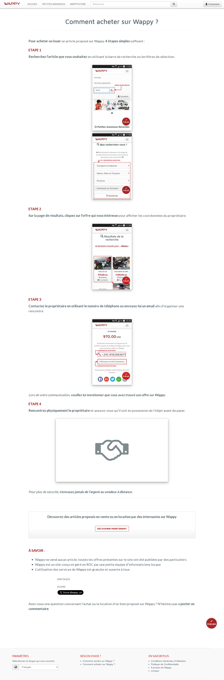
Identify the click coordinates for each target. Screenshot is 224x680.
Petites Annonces (53, 4)
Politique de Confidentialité (165, 664)
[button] (112, 528)
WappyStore (78, 4)
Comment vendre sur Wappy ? (98, 661)
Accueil (32, 4)
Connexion (213, 4)
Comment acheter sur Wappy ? (99, 664)
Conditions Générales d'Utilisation (168, 661)
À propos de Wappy (161, 667)
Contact (155, 671)
